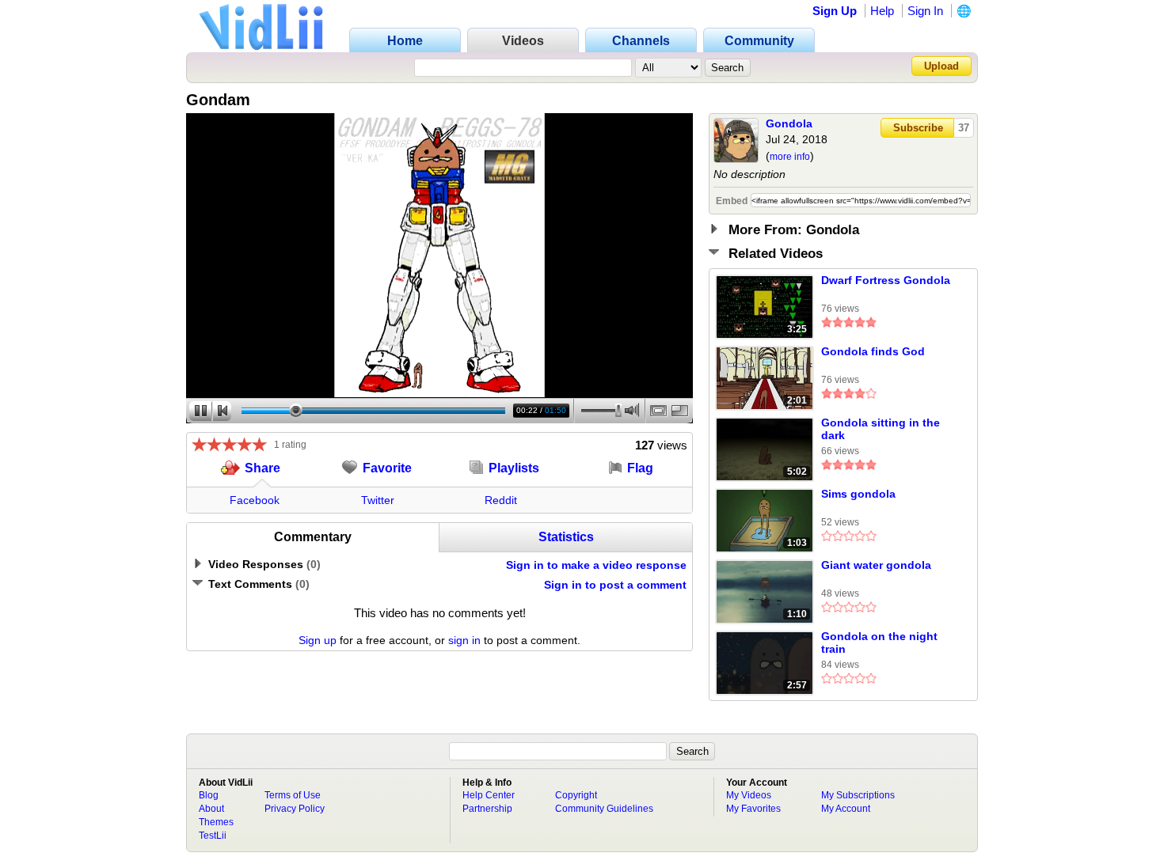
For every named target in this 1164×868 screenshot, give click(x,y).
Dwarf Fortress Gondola (885, 280)
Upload (941, 66)
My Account (845, 808)
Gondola (789, 123)
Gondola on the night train (879, 642)
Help (882, 10)
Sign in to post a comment (615, 584)
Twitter (377, 500)
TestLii (212, 835)
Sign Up (834, 10)
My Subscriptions (858, 795)
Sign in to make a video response (596, 565)
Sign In (925, 10)
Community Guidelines (604, 808)
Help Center (488, 795)
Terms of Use (292, 795)
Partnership (487, 808)
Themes (216, 822)
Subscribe (918, 128)
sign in (464, 640)
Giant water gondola (876, 565)
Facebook (255, 500)
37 (963, 128)
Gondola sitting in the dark (880, 429)
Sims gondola (858, 493)
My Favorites (753, 808)
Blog (209, 795)
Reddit (501, 500)
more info (790, 156)
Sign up (318, 640)
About (211, 808)
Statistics (566, 537)
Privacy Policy (294, 808)
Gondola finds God (873, 351)
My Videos (748, 795)
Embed (731, 201)
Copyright (576, 795)
